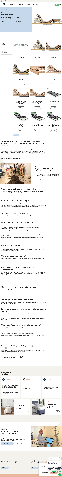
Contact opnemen (18, 443)
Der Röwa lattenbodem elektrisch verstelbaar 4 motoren (37, 102)
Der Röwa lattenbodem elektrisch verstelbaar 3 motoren (21, 102)
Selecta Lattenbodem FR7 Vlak (21, 54)
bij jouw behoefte (9, 432)
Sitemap (34, 475)
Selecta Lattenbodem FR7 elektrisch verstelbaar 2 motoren (53, 55)
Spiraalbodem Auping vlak (53, 101)
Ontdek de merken (39, 179)
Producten (17, 457)
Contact (33, 4)
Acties (16, 462)
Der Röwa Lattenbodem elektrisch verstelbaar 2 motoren (53, 78)
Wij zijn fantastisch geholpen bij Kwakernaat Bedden (52, 406)
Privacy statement (25, 475)
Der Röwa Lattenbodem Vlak (37, 77)
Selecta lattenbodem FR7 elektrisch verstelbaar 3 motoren (21, 78)
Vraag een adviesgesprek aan (7, 443)
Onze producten (21, 4)
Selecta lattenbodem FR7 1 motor (37, 54)
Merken (44, 36)
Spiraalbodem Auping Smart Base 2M (53, 126)
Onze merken (28, 4)
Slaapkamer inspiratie (13, 4)
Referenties (17, 460)
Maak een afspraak (5, 26)
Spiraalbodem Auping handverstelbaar (21, 126)
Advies (37, 4)
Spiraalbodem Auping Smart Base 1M (37, 126)
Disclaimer (30, 475)
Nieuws (16, 461)
